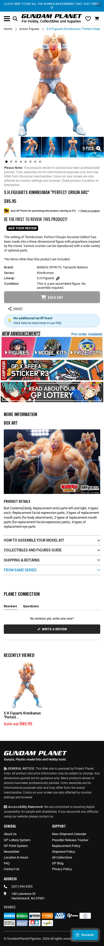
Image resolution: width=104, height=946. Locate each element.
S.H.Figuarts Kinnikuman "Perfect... (22, 715)
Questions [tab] (31, 607)
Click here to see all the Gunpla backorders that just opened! (52, 5)
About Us (10, 834)
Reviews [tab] (10, 607)
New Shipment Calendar (69, 834)
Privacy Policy (62, 869)
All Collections (62, 857)
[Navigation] (7, 18)
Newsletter (11, 852)
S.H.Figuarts (45, 278)
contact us (46, 816)
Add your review (22, 228)
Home (8, 29)
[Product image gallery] (52, 85)
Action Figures (29, 29)
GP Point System (16, 846)
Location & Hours (16, 857)
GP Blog (57, 863)
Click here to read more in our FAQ (37, 323)
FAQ (7, 863)
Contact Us (11, 869)
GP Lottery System (17, 840)
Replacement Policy (66, 846)
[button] (97, 18)
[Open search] (15, 18)
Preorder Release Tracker (70, 840)
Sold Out (55, 297)
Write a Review (55, 630)
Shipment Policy (63, 852)
